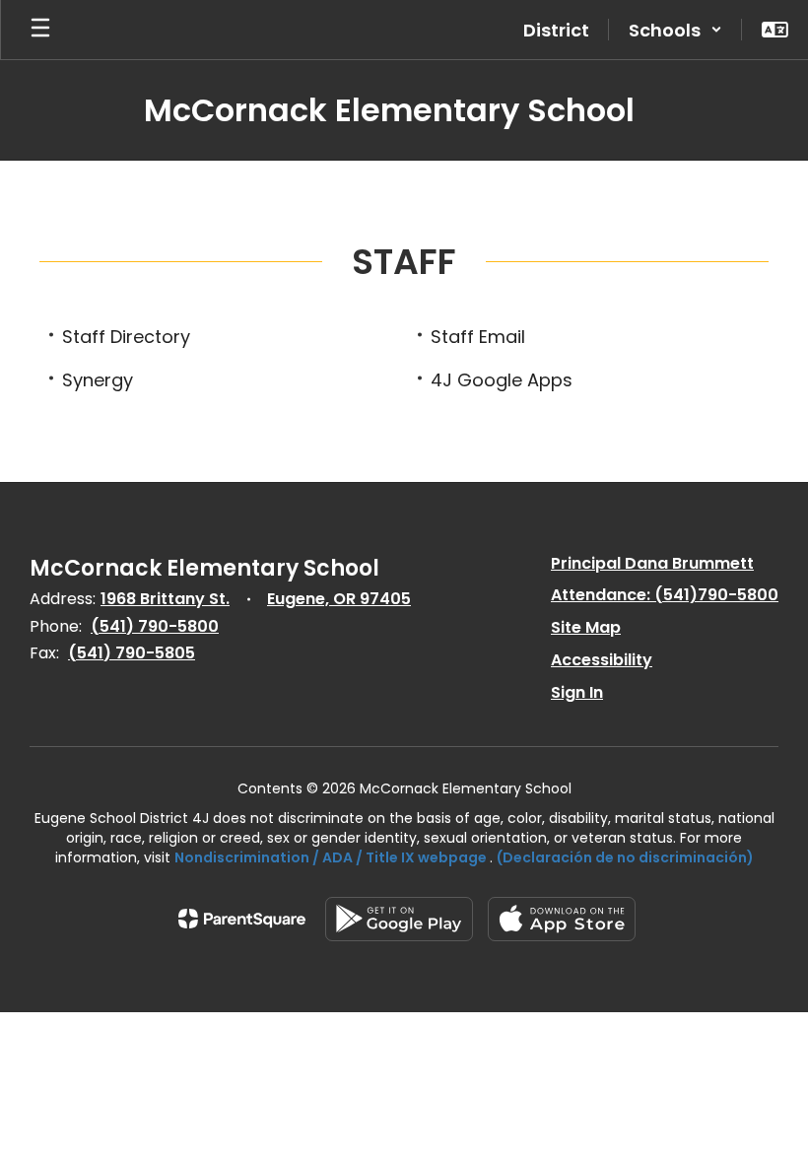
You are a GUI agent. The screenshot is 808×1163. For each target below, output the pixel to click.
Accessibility (601, 660)
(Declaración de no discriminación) (625, 857)
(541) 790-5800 (155, 626)
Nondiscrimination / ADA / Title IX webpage (330, 857)
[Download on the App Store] (562, 919)
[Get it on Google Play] (399, 919)
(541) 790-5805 (131, 653)
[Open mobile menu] (40, 29)
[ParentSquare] (241, 918)
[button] (675, 29)
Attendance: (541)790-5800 (664, 594)
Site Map (586, 627)
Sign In (577, 692)
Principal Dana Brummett (652, 563)
